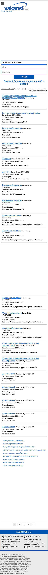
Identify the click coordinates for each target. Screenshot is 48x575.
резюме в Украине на (32, 537)
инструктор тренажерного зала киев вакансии (20, 456)
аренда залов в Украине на (34, 543)
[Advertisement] (24, 36)
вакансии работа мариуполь (13, 459)
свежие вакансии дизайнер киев (15, 453)
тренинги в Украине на (32, 540)
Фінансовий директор (12, 313)
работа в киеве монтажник (13, 450)
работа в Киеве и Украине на (12, 537)
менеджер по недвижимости (13, 441)
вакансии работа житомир (13, 444)
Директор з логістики (11, 216)
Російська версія (6, 11)
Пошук (24, 77)
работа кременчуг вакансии (34, 450)
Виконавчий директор (12, 185)
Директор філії (8, 374)
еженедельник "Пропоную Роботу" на (11, 540)
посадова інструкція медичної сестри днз (18, 447)
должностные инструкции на (34, 547)
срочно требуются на (9, 543)
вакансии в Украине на (9, 547)
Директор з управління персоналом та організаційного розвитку (19, 97)
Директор (6, 159)
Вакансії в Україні (7, 89)
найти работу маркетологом (13, 462)
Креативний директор (12, 128)
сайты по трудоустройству (13, 465)
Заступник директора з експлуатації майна (21, 113)
